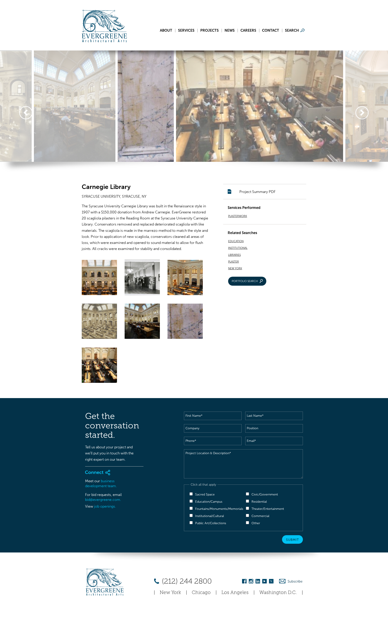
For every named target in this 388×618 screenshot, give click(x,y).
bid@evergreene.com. (103, 500)
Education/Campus (208, 501)
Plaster (233, 261)
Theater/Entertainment (267, 509)
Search (292, 30)
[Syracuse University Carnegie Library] (99, 366)
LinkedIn (258, 582)
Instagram (251, 582)
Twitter (271, 582)
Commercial (260, 516)
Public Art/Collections (210, 523)
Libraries (234, 254)
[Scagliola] (185, 322)
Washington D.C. (278, 592)
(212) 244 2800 (186, 581)
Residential (259, 501)
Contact (270, 30)
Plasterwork (237, 216)
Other (255, 523)
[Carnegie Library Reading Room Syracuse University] (99, 278)
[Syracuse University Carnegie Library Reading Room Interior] (185, 278)
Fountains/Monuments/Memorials (219, 509)
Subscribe (295, 581)
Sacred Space (205, 494)
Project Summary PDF (257, 192)
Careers (248, 30)
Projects (209, 30)
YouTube (264, 582)
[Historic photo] (142, 278)
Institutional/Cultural (209, 516)
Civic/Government (264, 494)
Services (186, 30)
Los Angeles (235, 592)
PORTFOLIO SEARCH (245, 281)
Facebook (244, 582)
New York (235, 268)
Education (236, 241)
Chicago (201, 592)
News (230, 30)
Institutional (237, 248)
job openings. (105, 506)
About (166, 30)
